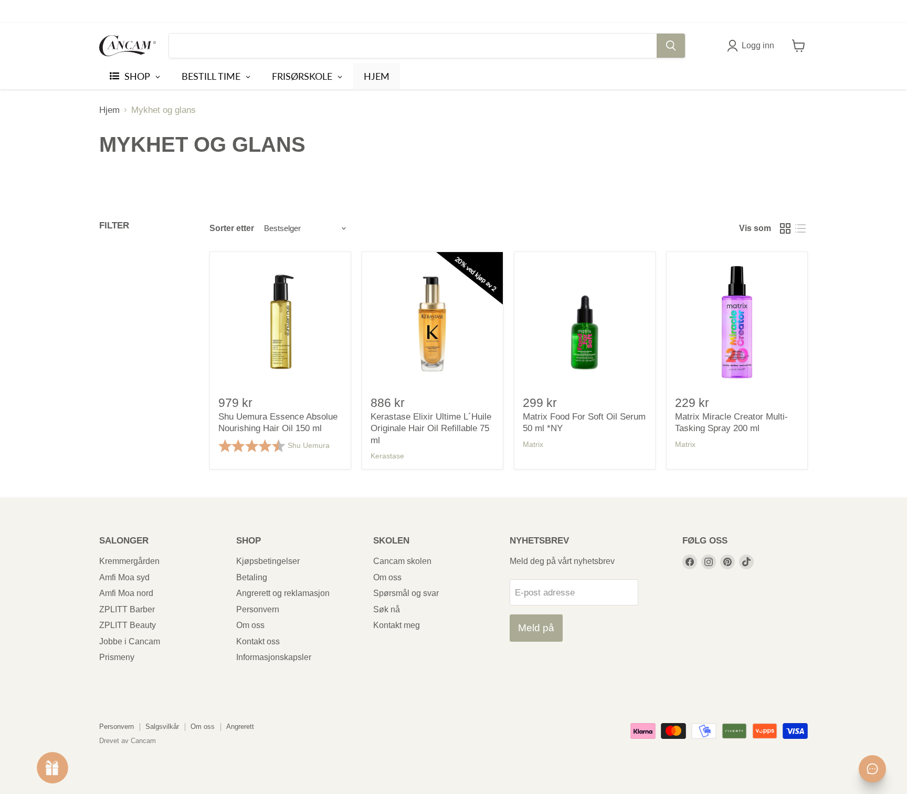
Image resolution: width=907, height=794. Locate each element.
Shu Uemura (309, 445)
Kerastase (387, 456)
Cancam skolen (402, 561)
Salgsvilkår (162, 726)
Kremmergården (129, 561)
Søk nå (386, 609)
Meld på (536, 627)
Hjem (109, 110)
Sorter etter (231, 228)
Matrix (533, 444)
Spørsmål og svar (406, 593)
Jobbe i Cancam (129, 641)
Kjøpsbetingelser (268, 561)
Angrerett (240, 726)
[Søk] (671, 46)
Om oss (250, 625)
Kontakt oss (258, 641)
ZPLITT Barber (127, 609)
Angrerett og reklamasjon (283, 593)
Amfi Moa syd (124, 577)
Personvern (257, 609)
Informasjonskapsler (273, 657)
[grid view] (785, 228)
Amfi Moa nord (126, 593)
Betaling (251, 577)
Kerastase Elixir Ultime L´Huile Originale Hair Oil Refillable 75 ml (431, 428)
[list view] (800, 228)
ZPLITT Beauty (127, 625)
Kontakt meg (396, 625)
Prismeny (116, 657)
